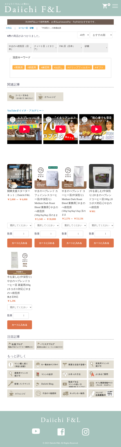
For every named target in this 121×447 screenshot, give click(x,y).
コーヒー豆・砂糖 (26, 28)
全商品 (9, 28)
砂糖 (87, 46)
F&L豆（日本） (67, 46)
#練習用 (45, 67)
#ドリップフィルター (79, 67)
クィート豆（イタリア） (44, 48)
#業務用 (18, 67)
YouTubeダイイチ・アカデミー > (25, 110)
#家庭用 (32, 67)
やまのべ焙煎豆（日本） (19, 48)
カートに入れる (19, 243)
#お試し (58, 67)
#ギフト (99, 67)
